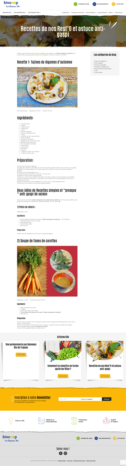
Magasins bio (7, 12)
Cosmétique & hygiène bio (101, 67)
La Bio (96, 70)
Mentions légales (62, 460)
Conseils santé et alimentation (103, 68)
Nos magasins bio (102, 4)
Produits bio (65, 12)
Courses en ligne (83, 4)
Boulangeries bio (19, 12)
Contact (110, 12)
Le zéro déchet (98, 72)
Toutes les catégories (100, 61)
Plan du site (70, 460)
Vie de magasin (98, 63)
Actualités (119, 4)
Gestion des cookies (90, 460)
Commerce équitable (100, 65)
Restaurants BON (33, 12)
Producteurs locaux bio (77, 12)
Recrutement (118, 12)
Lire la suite (21, 354)
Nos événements (102, 12)
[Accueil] (12, 4)
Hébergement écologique (79, 460)
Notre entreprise (90, 12)
